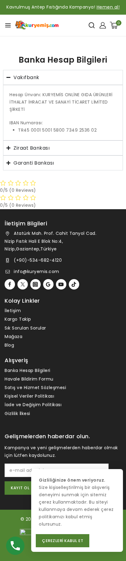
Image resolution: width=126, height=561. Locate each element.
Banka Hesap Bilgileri (27, 370)
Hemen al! (108, 7)
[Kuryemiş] (37, 25)
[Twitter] (22, 284)
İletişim (13, 311)
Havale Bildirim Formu (29, 379)
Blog (9, 345)
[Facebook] (10, 284)
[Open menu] (8, 25)
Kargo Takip (18, 319)
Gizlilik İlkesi (17, 413)
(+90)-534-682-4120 (38, 260)
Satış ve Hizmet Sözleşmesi (35, 387)
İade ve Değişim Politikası (33, 405)
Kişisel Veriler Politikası (29, 396)
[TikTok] (74, 284)
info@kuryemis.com (36, 271)
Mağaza (13, 336)
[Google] (48, 284)
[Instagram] (35, 284)
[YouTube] (61, 284)
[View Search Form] (91, 25)
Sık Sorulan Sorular (25, 328)
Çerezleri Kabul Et (62, 541)
